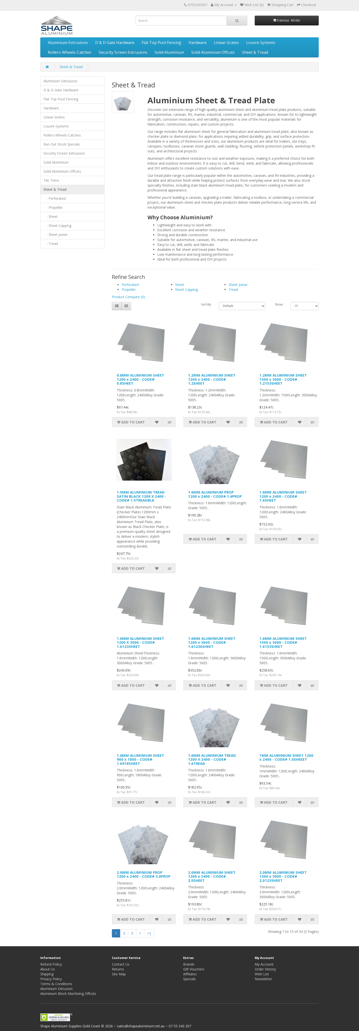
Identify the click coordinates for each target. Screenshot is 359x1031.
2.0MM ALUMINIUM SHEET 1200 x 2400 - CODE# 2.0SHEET (211, 876)
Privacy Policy (51, 979)
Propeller (129, 289)
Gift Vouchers (193, 969)
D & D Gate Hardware (114, 42)
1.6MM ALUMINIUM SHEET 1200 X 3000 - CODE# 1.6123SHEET (140, 642)
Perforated (130, 284)
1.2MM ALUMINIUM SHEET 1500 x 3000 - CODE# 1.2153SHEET (283, 379)
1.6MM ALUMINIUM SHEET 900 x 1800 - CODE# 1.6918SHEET (140, 759)
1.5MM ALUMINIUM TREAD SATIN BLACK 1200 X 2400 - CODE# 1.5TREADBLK (141, 496)
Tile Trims (51, 180)
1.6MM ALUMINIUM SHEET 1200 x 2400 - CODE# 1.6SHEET (283, 496)
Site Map (119, 974)
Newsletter (263, 979)
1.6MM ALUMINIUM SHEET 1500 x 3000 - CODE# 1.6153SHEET (283, 642)
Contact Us (120, 964)
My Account (264, 964)
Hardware (198, 42)
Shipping (46, 974)
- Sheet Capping (57, 225)
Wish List (262, 974)
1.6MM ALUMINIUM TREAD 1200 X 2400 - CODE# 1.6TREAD (212, 759)
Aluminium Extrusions (68, 42)
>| (149, 933)
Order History (265, 969)
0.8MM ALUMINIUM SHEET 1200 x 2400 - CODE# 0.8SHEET (140, 379)
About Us (47, 969)
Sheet (179, 284)
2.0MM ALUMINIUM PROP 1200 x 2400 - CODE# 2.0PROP (143, 874)
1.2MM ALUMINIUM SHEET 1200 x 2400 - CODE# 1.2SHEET (211, 379)
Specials (189, 979)
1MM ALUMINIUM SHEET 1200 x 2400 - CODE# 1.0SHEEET (286, 757)
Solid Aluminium (169, 52)
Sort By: (206, 304)
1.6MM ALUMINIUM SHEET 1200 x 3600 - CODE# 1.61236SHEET (211, 642)
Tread (233, 289)
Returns (118, 969)
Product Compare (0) (128, 297)
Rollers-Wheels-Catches (69, 52)
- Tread (50, 243)
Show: (279, 304)
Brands (188, 964)
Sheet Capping (186, 289)
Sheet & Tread (255, 52)
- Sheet (50, 216)
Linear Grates (226, 42)
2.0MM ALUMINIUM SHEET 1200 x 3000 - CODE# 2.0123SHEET (283, 876)
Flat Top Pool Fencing (161, 42)
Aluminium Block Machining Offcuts (68, 993)
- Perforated (54, 198)
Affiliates (190, 974)
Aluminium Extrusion (56, 988)
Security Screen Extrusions (123, 52)
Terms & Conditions (56, 983)
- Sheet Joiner (55, 234)
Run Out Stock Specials (61, 144)
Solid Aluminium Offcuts (213, 52)
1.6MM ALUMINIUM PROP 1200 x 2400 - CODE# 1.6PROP (215, 494)
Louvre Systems (260, 42)
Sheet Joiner (238, 284)
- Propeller (53, 207)
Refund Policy (51, 964)
